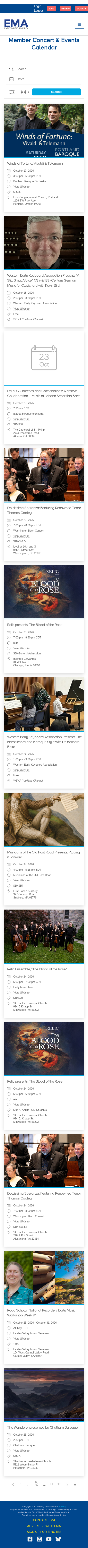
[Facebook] (30, 1539)
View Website (21, 186)
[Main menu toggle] (79, 24)
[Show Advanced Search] (12, 92)
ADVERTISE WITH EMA (44, 1526)
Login (37, 6)
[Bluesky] (58, 1539)
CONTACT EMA (44, 1520)
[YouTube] (49, 1539)
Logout (38, 10)
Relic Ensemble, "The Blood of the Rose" (37, 969)
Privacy (62, 1506)
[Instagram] (39, 1539)
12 (59, 1484)
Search (56, 92)
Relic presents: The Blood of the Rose (34, 625)
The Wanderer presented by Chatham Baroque (42, 1427)
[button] (51, 8)
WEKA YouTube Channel (28, 319)
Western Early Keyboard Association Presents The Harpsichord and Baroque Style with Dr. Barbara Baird (44, 742)
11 (52, 1484)
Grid (23, 92)
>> (75, 1484)
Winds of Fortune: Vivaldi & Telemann (35, 163)
